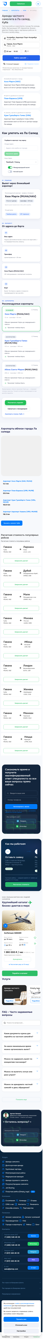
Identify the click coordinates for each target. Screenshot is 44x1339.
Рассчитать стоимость (21, 884)
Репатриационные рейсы (15, 1173)
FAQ (24, 1221)
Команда (22, 1201)
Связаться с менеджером (17, 409)
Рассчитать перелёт (15, 403)
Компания (6, 1196)
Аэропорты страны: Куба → (14, 414)
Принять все (21, 1319)
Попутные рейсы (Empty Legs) (19, 1192)
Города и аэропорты (14, 1225)
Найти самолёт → (21, 58)
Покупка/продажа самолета (17, 1184)
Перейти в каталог (19, 973)
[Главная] (4, 4)
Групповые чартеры (13, 1169)
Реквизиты (34, 1204)
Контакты (22, 1204)
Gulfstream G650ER (12, 933)
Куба (24, 10)
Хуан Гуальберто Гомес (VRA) (17, 115)
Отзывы (34, 1201)
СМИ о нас (10, 1204)
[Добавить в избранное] (35, 938)
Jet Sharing (10, 1188)
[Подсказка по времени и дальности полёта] (5, 945)
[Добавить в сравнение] (35, 943)
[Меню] (38, 4)
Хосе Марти (10, 314)
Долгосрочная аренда (14, 1165)
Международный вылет (21, 167)
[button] (12, 51)
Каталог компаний (32, 1217)
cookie (17, 1303)
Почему (35, 310)
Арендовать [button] (17, 959)
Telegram (23, 821)
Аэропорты (15, 10)
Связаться (21, 4)
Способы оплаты (12, 1208)
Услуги (4, 1157)
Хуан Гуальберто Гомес (16, 341)
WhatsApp (23, 826)
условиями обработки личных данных (20, 811)
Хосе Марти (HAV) (12, 82)
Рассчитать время (12, 154)
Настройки (21, 1331)
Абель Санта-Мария (14, 369)
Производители (12, 1221)
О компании (10, 1201)
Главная (5, 10)
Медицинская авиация (15, 1177)
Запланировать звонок (21, 807)
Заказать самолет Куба (11, 523)
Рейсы (28, 1225)
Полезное (6, 1213)
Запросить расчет (21, 561)
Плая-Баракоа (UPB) (13, 98)
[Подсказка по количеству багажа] (24, 945)
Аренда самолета (12, 1162)
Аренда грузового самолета (17, 1180)
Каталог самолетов (13, 1217)
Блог (37, 1225)
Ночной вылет (18, 172)
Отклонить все (21, 1325)
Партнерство (28, 1208)
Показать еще (21, 1099)
